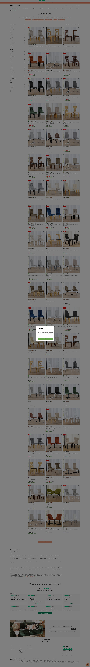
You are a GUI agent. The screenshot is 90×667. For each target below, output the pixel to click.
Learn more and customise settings (45, 336)
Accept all (45, 338)
